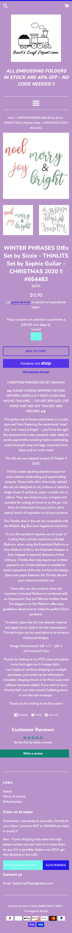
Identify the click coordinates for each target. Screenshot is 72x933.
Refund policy (12, 802)
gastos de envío (20, 302)
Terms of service (14, 796)
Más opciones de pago (36, 371)
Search (7, 791)
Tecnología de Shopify (36, 911)
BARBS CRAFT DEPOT (50, 906)
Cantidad (36, 329)
